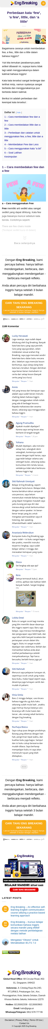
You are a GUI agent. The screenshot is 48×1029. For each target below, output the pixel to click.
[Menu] (43, 3)
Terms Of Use (36, 1020)
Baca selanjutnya (24, 243)
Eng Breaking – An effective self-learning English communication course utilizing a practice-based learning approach (28, 911)
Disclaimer (9, 1020)
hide (19, 112)
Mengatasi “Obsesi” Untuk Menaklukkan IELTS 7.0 (24, 941)
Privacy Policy (22, 1020)
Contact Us (24, 1023)
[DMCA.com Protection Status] (11, 952)
